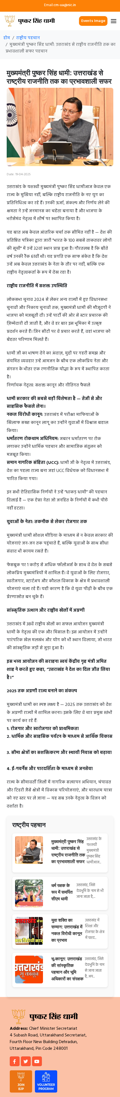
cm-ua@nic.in (65, 5)
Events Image (93, 21)
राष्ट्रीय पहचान (28, 38)
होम (6, 38)
